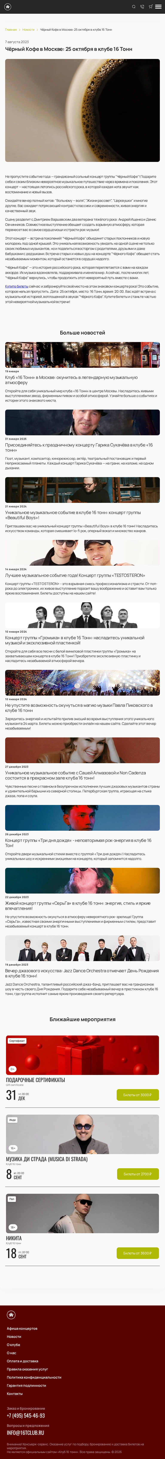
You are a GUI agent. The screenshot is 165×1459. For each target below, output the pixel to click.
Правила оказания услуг (27, 1369)
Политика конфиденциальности (34, 1377)
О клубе (13, 1344)
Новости (14, 1336)
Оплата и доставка (22, 1361)
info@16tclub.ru (25, 1432)
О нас (11, 1352)
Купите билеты (16, 286)
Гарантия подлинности (26, 1385)
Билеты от (137, 1095)
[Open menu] (158, 7)
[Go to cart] (151, 7)
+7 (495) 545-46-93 (26, 1415)
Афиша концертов (22, 1328)
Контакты (15, 1393)
